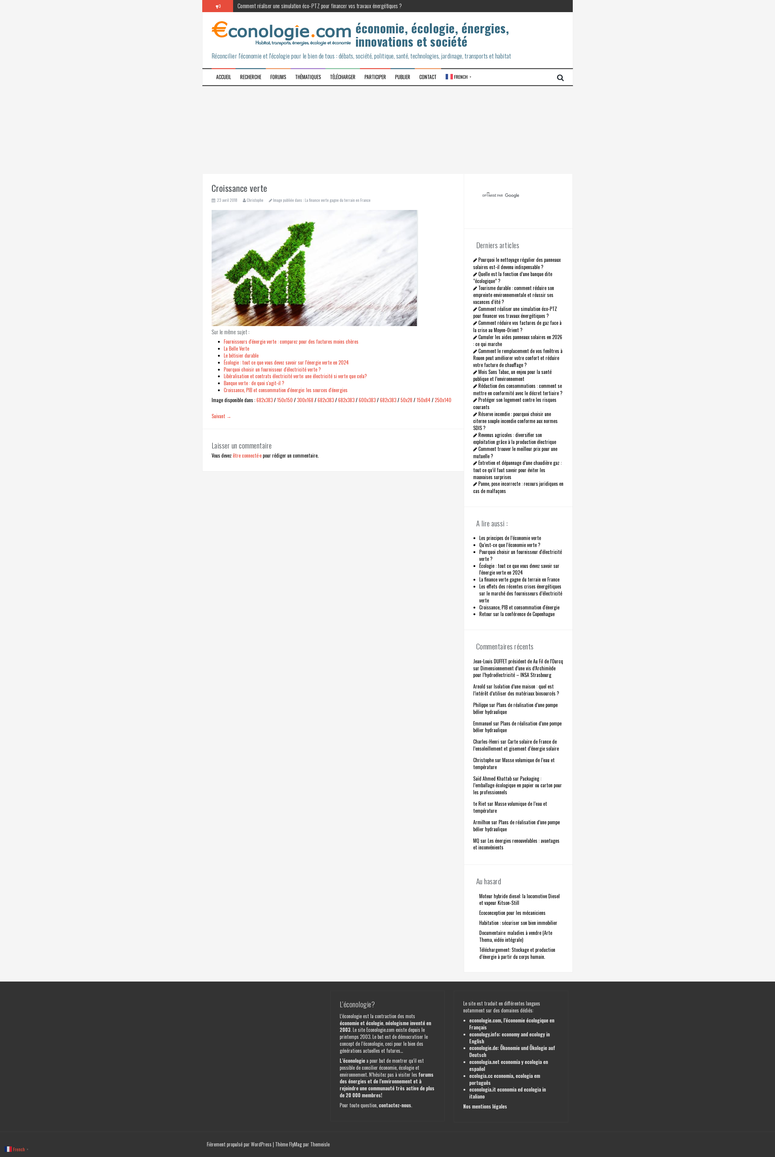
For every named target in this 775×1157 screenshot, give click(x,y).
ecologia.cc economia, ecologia (501, 1075)
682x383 (264, 400)
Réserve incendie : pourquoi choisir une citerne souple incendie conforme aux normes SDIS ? (515, 421)
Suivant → (221, 416)
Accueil (223, 77)
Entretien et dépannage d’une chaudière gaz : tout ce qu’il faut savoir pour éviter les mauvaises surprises (517, 469)
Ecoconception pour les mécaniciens (512, 912)
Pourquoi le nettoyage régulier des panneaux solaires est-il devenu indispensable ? (517, 263)
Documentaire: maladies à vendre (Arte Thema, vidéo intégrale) (515, 936)
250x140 (443, 400)
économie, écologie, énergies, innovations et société (432, 34)
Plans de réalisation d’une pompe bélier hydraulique (515, 708)
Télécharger (342, 77)
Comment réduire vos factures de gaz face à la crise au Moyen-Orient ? (517, 326)
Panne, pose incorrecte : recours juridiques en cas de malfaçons (518, 487)
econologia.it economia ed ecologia (505, 1089)
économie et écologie (361, 1023)
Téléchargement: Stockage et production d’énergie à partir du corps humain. (517, 953)
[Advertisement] (387, 128)
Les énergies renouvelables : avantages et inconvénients (516, 844)
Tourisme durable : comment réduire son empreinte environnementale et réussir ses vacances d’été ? (513, 294)
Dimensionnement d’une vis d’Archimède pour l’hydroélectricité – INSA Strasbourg (514, 672)
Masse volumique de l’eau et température (514, 763)
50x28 (406, 400)
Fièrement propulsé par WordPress (240, 1144)
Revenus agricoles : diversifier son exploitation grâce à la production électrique (514, 438)
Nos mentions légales (485, 1106)
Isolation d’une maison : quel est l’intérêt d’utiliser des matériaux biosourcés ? (516, 690)
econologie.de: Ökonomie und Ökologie (508, 1048)
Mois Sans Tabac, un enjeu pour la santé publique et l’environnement (512, 375)
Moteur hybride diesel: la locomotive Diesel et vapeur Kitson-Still (519, 899)
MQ (476, 840)
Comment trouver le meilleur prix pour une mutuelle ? (515, 452)
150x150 (285, 400)
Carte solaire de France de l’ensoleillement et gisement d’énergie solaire (516, 745)
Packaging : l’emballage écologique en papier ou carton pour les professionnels (517, 785)
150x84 (423, 400)
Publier (402, 77)
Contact (428, 77)
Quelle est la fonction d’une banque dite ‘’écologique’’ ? (512, 277)
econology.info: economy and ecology (507, 1034)
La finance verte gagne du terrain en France (338, 200)
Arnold (479, 686)
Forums (278, 77)
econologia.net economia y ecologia (505, 1061)
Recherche (250, 77)
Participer (375, 77)
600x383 (367, 400)
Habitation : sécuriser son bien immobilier (518, 922)
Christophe (255, 200)
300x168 (305, 400)
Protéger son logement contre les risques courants (514, 403)
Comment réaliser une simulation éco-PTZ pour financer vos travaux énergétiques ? (320, 6)
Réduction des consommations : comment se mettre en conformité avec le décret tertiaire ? (517, 389)
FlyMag (295, 1144)
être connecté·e (247, 455)
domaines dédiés (517, 1010)
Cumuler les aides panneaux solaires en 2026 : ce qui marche (517, 340)
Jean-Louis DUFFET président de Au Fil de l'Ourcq (518, 661)
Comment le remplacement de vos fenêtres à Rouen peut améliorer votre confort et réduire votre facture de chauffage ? (517, 357)
